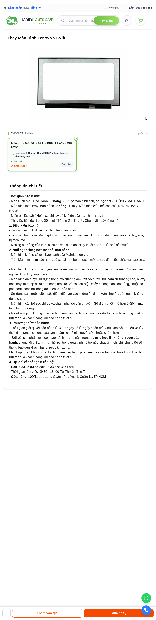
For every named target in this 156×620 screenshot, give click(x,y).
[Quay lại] (10, 49)
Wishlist (114, 7)
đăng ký (36, 7)
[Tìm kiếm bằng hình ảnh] (127, 20)
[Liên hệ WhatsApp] (146, 598)
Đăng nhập (15, 7)
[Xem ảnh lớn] (146, 119)
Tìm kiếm (106, 20)
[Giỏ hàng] (140, 20)
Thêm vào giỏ (47, 613)
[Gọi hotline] (146, 610)
